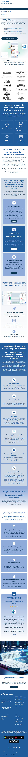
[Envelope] (19, 748)
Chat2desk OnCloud (5, 11)
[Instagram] (14, 748)
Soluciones (3, 8)
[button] (3, 624)
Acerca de (3, 17)
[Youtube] (17, 748)
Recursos (3, 14)
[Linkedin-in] (8, 748)
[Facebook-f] (11, 748)
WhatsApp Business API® (6, 3)
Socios (2, 6)
